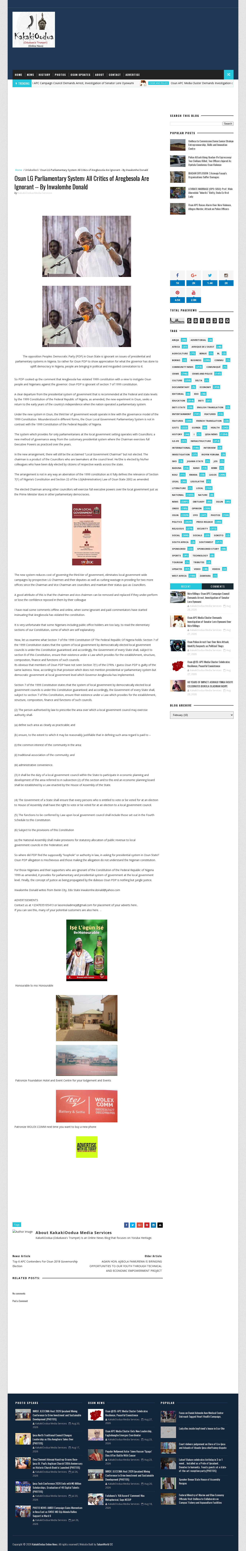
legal (175, 481)
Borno (176, 360)
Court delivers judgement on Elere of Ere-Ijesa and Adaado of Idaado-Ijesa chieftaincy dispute (202, 1446)
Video (197, 569)
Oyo (195, 515)
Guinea (196, 427)
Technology (200, 555)
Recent (186, 586)
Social (176, 535)
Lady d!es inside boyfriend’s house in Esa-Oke (201, 1428)
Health (215, 427)
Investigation (181, 454)
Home (18, 75)
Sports (176, 555)
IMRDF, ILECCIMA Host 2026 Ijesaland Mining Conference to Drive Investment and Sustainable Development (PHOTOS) (57, 1415)
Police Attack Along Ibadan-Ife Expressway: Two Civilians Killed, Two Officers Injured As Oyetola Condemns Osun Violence (210, 161)
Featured (210, 414)
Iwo (174, 461)
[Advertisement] (163, 39)
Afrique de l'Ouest (203, 346)
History (44, 75)
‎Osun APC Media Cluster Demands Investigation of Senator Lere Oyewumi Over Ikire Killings (209, 621)
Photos (60, 75)
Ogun (219, 501)
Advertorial (198, 340)
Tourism (177, 562)
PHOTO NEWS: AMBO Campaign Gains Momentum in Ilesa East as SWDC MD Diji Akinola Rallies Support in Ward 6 (57, 1512)
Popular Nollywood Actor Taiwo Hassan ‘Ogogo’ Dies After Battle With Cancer (128, 1453)
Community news (182, 366)
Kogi (175, 474)
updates (177, 569)
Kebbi (214, 468)
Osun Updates (81, 75)
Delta (198, 380)
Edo (196, 393)
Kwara (193, 474)
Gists (175, 427)
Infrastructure (201, 441)
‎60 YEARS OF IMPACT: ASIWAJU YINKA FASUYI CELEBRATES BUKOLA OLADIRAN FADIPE (210, 684)
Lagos (213, 474)
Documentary (180, 387)
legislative (197, 481)
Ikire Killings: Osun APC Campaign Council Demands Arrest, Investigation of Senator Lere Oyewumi (208, 597)
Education (178, 400)
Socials (197, 535)
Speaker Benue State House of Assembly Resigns (199, 1481)
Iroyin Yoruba (210, 454)
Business (196, 360)
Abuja (175, 340)
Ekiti (201, 400)
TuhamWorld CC (105, 1544)
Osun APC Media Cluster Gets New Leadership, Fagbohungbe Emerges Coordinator (128, 1433)
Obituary (198, 501)
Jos (216, 461)
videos (216, 569)
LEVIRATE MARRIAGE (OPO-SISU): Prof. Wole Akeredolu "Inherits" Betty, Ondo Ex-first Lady (210, 192)
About (99, 75)
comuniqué (213, 366)
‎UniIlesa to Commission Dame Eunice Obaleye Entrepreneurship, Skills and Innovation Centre (211, 145)
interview (210, 447)
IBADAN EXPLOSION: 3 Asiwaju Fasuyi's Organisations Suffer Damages (207, 175)
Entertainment (181, 414)
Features (177, 420)
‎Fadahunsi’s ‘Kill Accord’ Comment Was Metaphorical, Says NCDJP (125, 1497)
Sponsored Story (208, 548)
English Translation (210, 407)
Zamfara (205, 575)
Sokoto (218, 535)
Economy (205, 387)
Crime (175, 373)
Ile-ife (175, 441)
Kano (196, 468)
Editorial (178, 393)
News (30, 75)
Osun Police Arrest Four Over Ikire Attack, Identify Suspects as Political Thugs (208, 644)
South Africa (180, 542)
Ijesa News (211, 434)
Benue (203, 353)
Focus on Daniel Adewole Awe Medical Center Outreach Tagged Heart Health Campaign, (201, 1415)
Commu (219, 360)
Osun (175, 515)
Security (202, 528)
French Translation (209, 420)
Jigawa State (195, 461)
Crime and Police (124, 83)
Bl (218, 353)
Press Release (204, 521)
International (181, 447)
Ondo (175, 508)
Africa (176, 346)
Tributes (198, 562)
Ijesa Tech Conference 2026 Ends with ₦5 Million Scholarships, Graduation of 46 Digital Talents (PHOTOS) (57, 1487)
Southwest (206, 542)
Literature (179, 488)
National (178, 494)
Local (199, 488)
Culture (177, 380)
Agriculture (180, 353)
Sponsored (178, 548)
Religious (178, 528)
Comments (218, 586)
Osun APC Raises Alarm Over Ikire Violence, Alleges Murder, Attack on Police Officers (209, 207)
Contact (115, 75)
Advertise (132, 75)
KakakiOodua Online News (44, 1544)
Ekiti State (178, 407)
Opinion (197, 508)
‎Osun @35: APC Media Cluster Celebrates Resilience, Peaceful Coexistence (208, 664)
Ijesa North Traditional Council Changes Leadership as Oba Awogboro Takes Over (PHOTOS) (53, 1439)
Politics (177, 521)
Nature (202, 494)
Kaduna (176, 468)
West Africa (179, 575)
